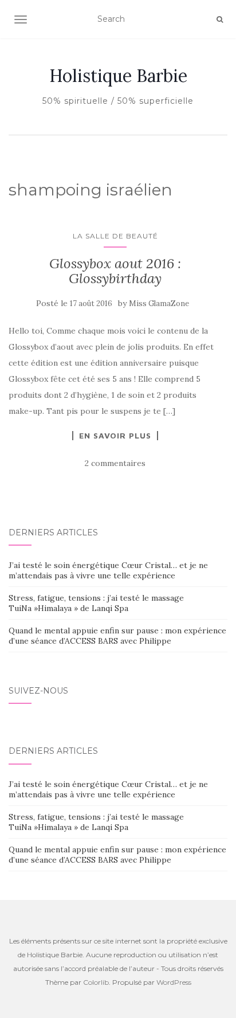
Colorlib (96, 982)
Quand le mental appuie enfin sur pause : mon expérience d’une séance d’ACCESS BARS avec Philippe (117, 635)
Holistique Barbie (118, 75)
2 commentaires (115, 463)
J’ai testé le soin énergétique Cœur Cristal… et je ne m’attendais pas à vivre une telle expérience (108, 570)
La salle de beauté (115, 236)
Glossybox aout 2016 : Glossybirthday (115, 270)
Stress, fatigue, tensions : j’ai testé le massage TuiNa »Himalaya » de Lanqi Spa (96, 603)
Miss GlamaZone (159, 303)
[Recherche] (219, 19)
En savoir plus (115, 435)
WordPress (173, 982)
